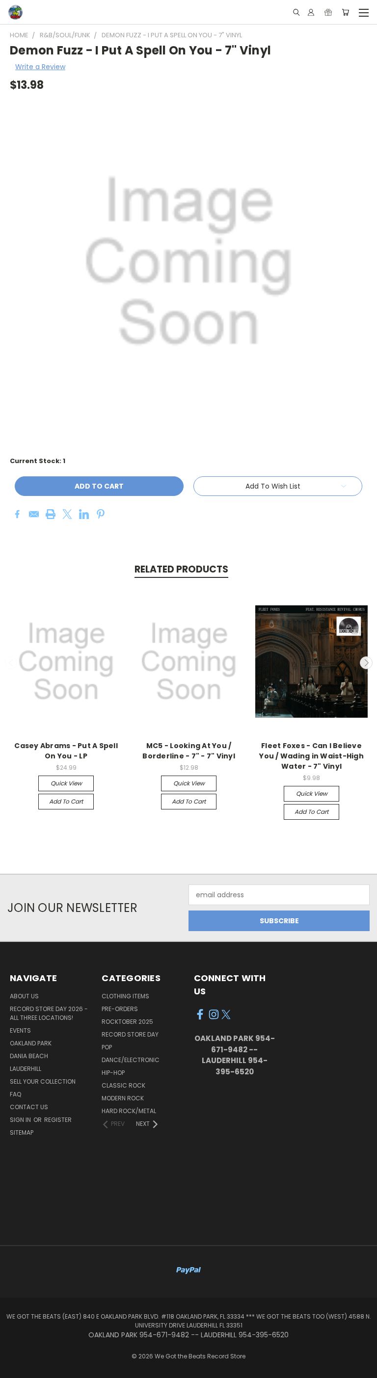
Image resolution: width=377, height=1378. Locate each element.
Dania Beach (29, 1056)
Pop (107, 1047)
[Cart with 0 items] (345, 12)
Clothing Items (125, 996)
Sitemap (21, 1132)
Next (366, 662)
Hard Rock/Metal (129, 1111)
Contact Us (29, 1107)
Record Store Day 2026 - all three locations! (49, 1013)
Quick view (66, 783)
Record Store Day (130, 1034)
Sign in (21, 1120)
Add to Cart (66, 801)
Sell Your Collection (43, 1081)
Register (58, 1120)
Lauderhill (25, 1069)
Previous (11, 662)
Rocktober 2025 (127, 1021)
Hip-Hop (113, 1072)
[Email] (34, 514)
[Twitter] (67, 514)
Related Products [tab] (181, 569)
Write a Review (40, 67)
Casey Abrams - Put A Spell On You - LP (66, 751)
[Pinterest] (101, 514)
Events (20, 1030)
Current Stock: (37, 461)
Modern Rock (123, 1098)
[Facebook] (17, 514)
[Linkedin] (84, 514)
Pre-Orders (120, 1009)
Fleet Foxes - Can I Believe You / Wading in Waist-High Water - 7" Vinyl (311, 756)
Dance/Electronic (131, 1060)
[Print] (50, 514)
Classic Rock (123, 1085)
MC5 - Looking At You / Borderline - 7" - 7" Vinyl (188, 751)
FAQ (15, 1094)
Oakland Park (31, 1043)
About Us (24, 996)
